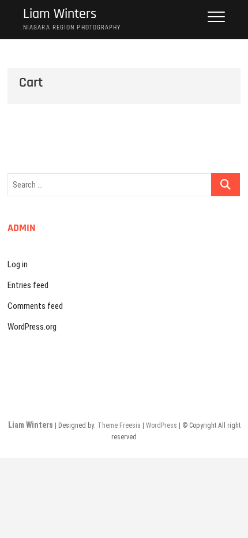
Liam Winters (59, 14)
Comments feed (35, 306)
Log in (17, 264)
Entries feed (27, 285)
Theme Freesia (119, 425)
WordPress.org (32, 327)
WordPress (161, 425)
